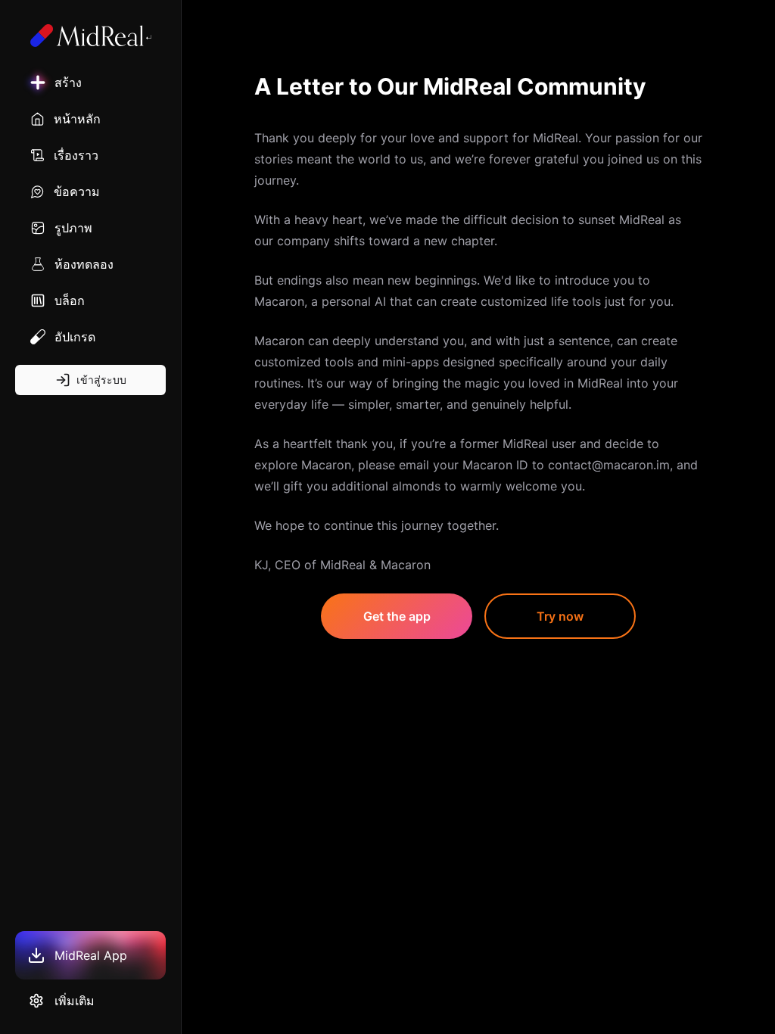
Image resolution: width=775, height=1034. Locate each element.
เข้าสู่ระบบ (101, 379)
